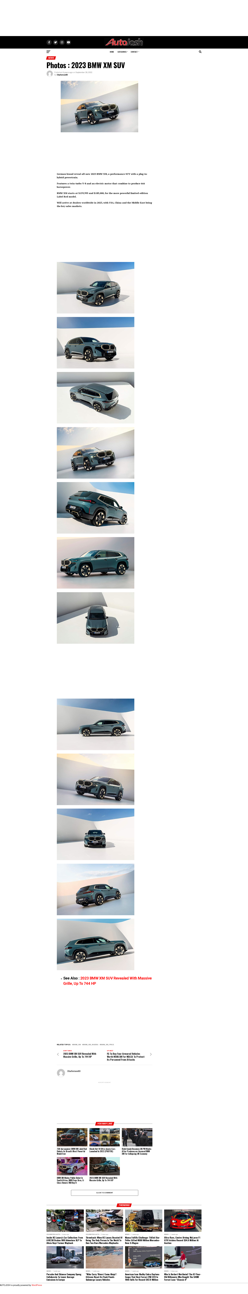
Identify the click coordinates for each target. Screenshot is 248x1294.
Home (112, 51)
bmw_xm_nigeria (90, 1045)
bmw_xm (77, 1045)
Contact (134, 51)
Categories (122, 51)
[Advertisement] (124, 18)
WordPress (37, 1285)
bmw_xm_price (107, 1045)
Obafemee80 (62, 75)
